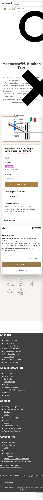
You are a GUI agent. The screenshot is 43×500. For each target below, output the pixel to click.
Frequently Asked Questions (14, 390)
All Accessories (9, 442)
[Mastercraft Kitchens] (7, 3)
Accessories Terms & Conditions (16, 459)
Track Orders (32, 284)
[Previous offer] (2, 9)
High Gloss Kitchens (11, 362)
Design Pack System (12, 431)
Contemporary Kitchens (13, 351)
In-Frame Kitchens (11, 346)
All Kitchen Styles (10, 341)
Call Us (6, 415)
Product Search (10, 453)
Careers (7, 395)
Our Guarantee (9, 382)
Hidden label (19, 119)
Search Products (10, 284)
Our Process (8, 376)
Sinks (6, 448)
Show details (32, 258)
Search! (16, 136)
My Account (21, 284)
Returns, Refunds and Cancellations (17, 461)
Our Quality (8, 379)
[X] (21, 490)
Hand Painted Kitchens (12, 359)
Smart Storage (9, 445)
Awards (7, 384)
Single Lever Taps (24, 154)
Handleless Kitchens (11, 349)
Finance (7, 393)
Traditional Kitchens (11, 354)
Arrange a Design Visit (12, 407)
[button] (11, 196)
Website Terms (29, 487)
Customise (20, 270)
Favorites (10, 292)
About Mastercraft (11, 373)
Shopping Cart (21, 293)
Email (6, 420)
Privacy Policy (19, 487)
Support (7, 423)
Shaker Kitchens (10, 343)
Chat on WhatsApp (11, 417)
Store (7, 154)
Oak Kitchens (9, 357)
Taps (13, 154)
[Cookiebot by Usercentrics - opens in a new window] (32, 228)
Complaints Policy (11, 426)
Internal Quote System (12, 428)
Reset (16, 134)
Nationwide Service (11, 387)
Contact (7, 412)
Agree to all (21, 264)
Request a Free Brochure (13, 409)
